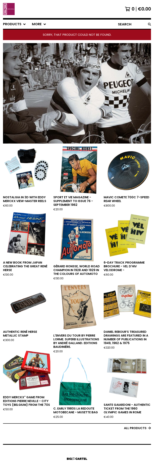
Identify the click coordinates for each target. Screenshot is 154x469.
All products (135, 428)
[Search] (149, 24)
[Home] (9, 9)
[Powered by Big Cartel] (77, 458)
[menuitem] (14, 24)
